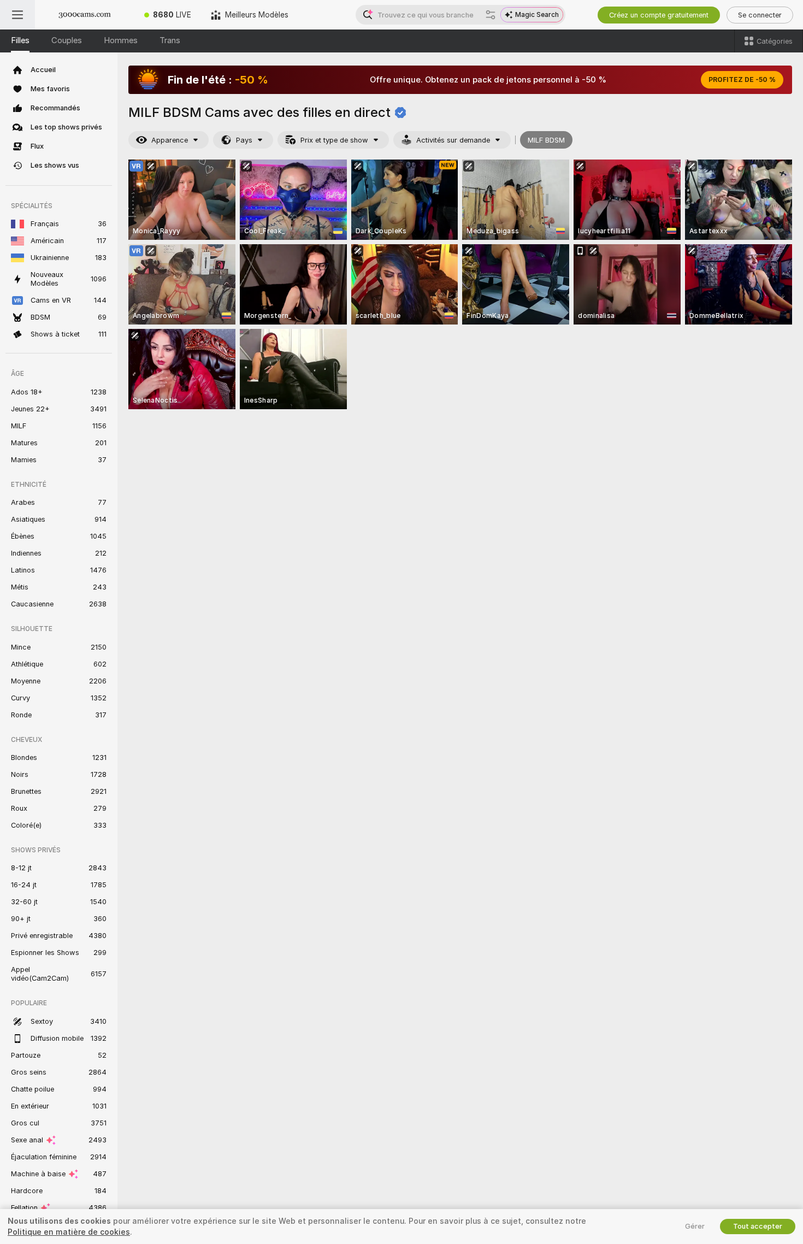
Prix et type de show (334, 140)
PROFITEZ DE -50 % (742, 80)
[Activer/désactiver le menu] (17, 15)
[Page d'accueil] (84, 15)
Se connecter (760, 15)
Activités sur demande (453, 140)
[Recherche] (490, 14)
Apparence (169, 140)
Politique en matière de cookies (69, 1232)
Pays (244, 140)
